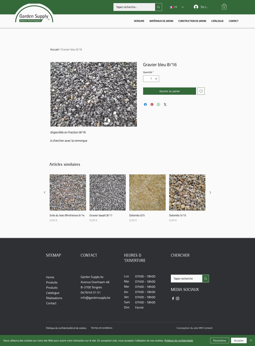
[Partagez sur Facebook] (145, 104)
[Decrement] (146, 79)
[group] (127, 200)
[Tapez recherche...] (158, 7)
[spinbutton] (151, 79)
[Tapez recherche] (205, 278)
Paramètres (219, 340)
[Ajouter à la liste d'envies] (201, 91)
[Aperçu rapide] (68, 192)
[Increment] (156, 79)
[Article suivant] (210, 192)
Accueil (54, 49)
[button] (224, 6)
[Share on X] (165, 104)
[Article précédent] (44, 192)
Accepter (239, 340)
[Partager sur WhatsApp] (158, 104)
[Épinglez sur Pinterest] (152, 104)
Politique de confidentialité (178, 340)
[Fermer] (251, 340)
